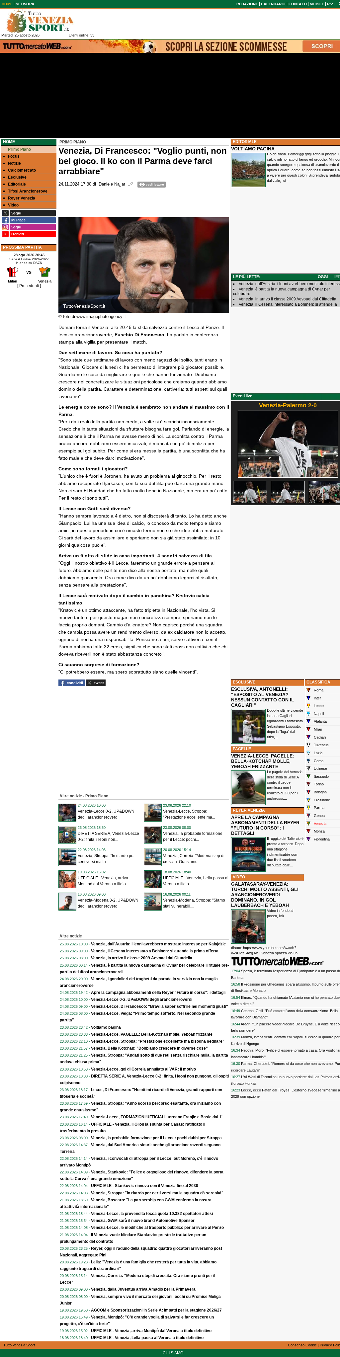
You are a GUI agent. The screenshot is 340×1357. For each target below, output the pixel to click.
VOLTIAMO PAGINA (253, 148)
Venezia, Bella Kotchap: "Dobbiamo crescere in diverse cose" (149, 1048)
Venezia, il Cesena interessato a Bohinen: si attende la (288, 304)
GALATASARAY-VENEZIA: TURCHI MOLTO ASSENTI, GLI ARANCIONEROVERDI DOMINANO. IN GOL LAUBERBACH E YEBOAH (264, 894)
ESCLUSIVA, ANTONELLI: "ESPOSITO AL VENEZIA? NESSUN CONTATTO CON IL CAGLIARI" (262, 697)
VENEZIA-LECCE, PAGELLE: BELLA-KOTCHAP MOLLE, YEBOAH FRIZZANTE (262, 761)
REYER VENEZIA (249, 810)
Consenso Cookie (302, 1345)
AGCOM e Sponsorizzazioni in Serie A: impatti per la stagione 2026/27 (156, 1310)
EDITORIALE (245, 141)
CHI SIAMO (173, 1353)
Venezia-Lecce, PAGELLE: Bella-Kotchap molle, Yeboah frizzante (151, 1034)
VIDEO (239, 877)
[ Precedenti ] (29, 285)
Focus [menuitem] (14, 156)
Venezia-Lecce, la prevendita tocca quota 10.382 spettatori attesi (152, 1213)
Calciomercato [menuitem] (22, 170)
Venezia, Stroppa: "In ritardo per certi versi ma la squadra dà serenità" (157, 1193)
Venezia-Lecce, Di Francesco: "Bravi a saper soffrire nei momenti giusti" (159, 1006)
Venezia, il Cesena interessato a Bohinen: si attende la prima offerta (154, 951)
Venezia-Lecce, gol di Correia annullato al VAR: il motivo (143, 1069)
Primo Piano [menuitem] (19, 149)
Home (9, 141)
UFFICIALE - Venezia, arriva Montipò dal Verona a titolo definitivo (151, 1330)
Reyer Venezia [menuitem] (21, 198)
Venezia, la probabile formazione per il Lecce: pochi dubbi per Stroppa (156, 1138)
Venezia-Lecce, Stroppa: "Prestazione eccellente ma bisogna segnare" (157, 1041)
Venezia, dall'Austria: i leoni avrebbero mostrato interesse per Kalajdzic (158, 944)
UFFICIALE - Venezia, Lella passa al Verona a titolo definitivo (147, 1337)
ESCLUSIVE (244, 682)
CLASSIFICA (318, 682)
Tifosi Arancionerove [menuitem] (27, 191)
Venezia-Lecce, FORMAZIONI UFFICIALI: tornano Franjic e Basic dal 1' (156, 1117)
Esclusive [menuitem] (17, 177)
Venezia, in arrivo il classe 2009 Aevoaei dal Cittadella (141, 958)
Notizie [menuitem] (14, 163)
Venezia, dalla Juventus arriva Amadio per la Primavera (143, 1289)
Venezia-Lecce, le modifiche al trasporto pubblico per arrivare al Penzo (157, 1227)
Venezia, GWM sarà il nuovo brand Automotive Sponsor (143, 1220)
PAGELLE (242, 749)
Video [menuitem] (13, 205)
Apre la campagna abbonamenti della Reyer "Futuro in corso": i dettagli (158, 992)
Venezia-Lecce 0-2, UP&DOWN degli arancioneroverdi (141, 999)
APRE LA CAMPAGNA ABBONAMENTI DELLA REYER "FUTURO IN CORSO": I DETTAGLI (265, 825)
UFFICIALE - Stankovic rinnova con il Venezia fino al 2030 (144, 1185)
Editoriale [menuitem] (17, 184)
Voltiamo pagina (106, 1027)
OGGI (323, 277)
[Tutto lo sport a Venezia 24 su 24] (45, 21)
